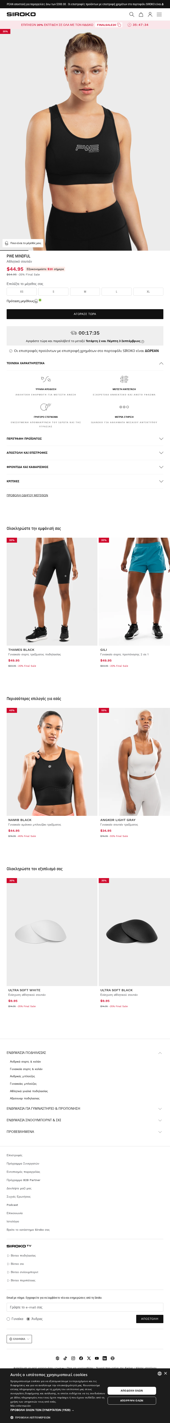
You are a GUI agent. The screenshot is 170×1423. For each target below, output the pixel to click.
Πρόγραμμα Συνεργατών (23, 1163)
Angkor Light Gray (118, 820)
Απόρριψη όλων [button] (131, 1400)
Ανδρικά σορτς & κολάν (25, 1061)
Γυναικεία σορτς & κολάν (26, 1069)
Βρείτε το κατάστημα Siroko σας (28, 1229)
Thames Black (21, 650)
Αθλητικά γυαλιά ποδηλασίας (29, 1091)
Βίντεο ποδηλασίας (23, 1255)
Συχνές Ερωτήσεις (19, 1196)
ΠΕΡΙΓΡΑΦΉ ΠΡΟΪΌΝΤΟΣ (24, 439)
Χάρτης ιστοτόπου (146, 1368)
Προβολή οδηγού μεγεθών (27, 495)
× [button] (165, 1373)
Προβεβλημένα (20, 1131)
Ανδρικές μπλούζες (22, 1076)
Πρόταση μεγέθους (20, 301)
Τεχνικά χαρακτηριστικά (26, 363)
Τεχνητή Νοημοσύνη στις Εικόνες (114, 1368)
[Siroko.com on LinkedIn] (104, 1358)
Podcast (12, 1204)
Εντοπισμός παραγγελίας (23, 1171)
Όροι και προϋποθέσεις (80, 1368)
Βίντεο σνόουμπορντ (24, 1272)
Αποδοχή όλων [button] (132, 1390)
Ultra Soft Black (116, 990)
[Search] (132, 14)
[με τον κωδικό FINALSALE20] (119, 25)
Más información (20, 1405)
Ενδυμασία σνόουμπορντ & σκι (34, 1120)
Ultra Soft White (24, 990)
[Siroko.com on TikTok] (65, 1358)
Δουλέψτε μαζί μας (19, 1188)
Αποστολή (149, 1319)
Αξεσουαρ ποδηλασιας (25, 1098)
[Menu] (159, 14)
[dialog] (85, 1395)
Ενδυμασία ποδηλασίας (26, 1052)
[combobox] (160, 1374)
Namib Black (20, 820)
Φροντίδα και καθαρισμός (27, 467)
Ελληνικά (19, 1339)
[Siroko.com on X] (89, 1358)
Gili (103, 650)
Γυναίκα (17, 1319)
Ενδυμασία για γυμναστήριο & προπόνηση (43, 1108)
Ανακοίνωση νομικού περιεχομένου (33, 1368)
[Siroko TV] (57, 1358)
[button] (58, 1410)
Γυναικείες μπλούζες (23, 1083)
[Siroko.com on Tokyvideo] (112, 1358)
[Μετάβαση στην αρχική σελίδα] (21, 14)
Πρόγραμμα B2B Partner (23, 1180)
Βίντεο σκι (17, 1263)
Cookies (60, 1368)
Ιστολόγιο (13, 1221)
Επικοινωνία (15, 1213)
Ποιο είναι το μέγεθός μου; (25, 243)
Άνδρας (37, 1319)
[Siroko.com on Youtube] (97, 1358)
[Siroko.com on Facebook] (81, 1358)
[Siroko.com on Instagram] (73, 1358)
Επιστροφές (14, 1155)
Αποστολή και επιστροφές (27, 453)
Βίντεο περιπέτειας (23, 1280)
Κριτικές (13, 481)
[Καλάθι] (140, 14)
